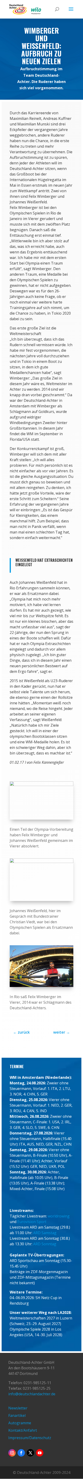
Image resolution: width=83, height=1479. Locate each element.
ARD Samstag (44, 1232)
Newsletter (17, 1408)
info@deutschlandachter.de (31, 1393)
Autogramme (19, 1422)
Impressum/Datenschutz (29, 1437)
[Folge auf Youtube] (39, 1453)
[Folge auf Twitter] (30, 1453)
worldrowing (59, 1216)
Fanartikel (17, 1415)
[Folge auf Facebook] (21, 1453)
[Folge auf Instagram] (12, 1453)
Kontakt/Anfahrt (22, 1430)
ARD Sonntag (44, 1243)
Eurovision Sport (31, 1221)
